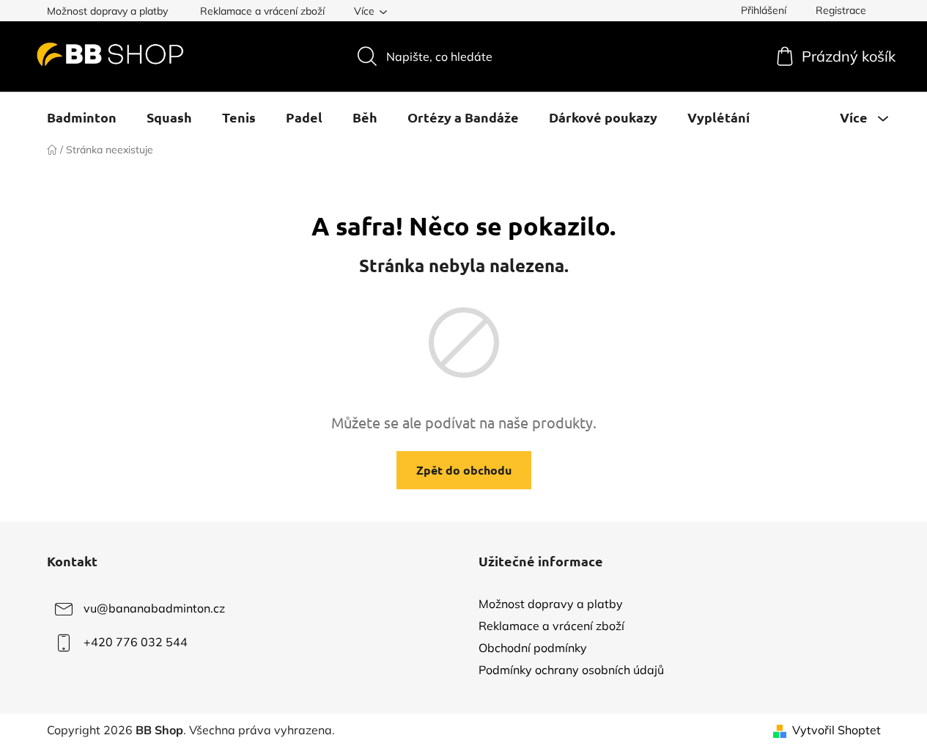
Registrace (841, 10)
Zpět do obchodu (463, 470)
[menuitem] (81, 117)
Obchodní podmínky (533, 647)
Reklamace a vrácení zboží (262, 11)
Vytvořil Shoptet (836, 730)
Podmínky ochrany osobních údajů (571, 669)
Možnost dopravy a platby (107, 11)
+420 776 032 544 (136, 642)
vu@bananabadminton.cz (154, 608)
